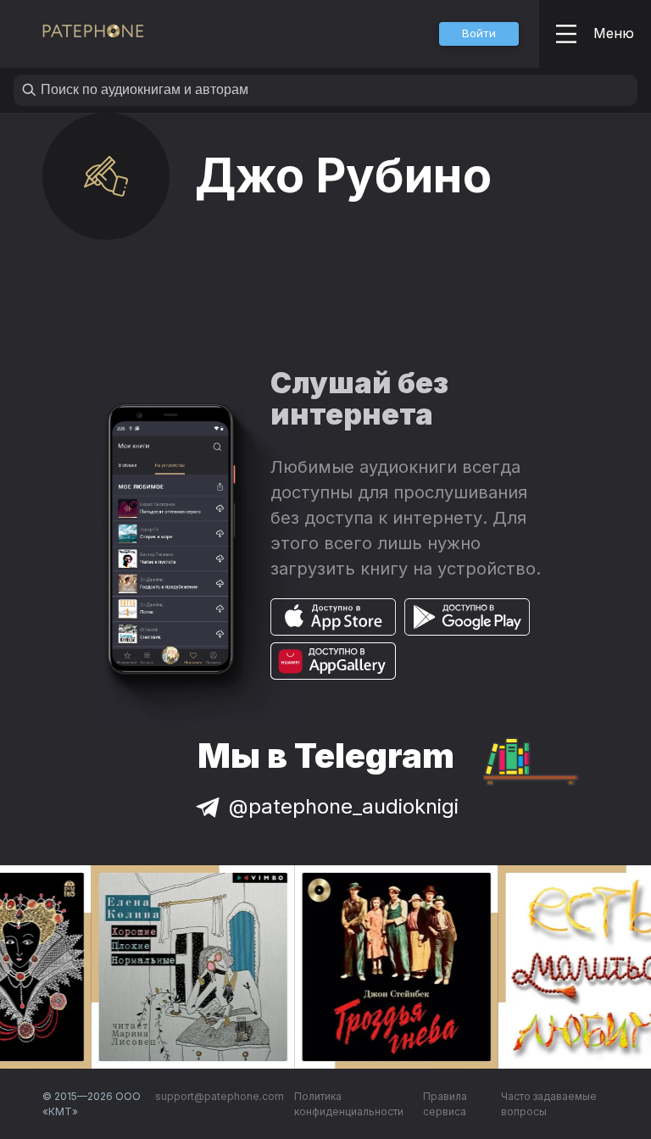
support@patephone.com (219, 1096)
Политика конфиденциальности (348, 1104)
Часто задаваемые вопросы (549, 1104)
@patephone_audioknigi (344, 806)
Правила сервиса (445, 1104)
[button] (479, 34)
